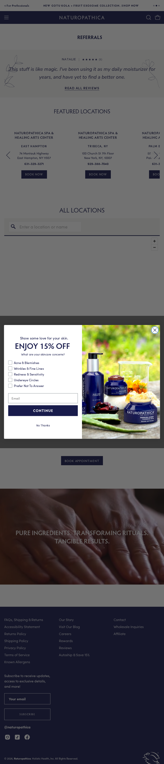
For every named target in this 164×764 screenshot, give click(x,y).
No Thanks (43, 425)
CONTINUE (43, 410)
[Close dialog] (154, 330)
